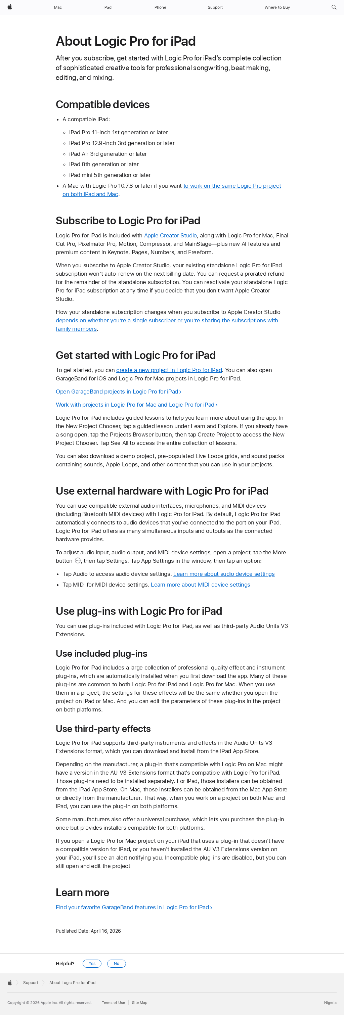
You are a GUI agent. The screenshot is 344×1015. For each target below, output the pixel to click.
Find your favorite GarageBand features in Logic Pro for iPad (132, 907)
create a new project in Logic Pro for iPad (169, 370)
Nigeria (330, 1003)
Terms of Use (113, 1003)
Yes (92, 963)
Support (30, 982)
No (116, 963)
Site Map (139, 1003)
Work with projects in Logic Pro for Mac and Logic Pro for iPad (135, 404)
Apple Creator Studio (170, 235)
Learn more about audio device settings (224, 573)
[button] (334, 7)
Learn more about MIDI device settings (200, 584)
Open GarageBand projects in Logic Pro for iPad (117, 391)
